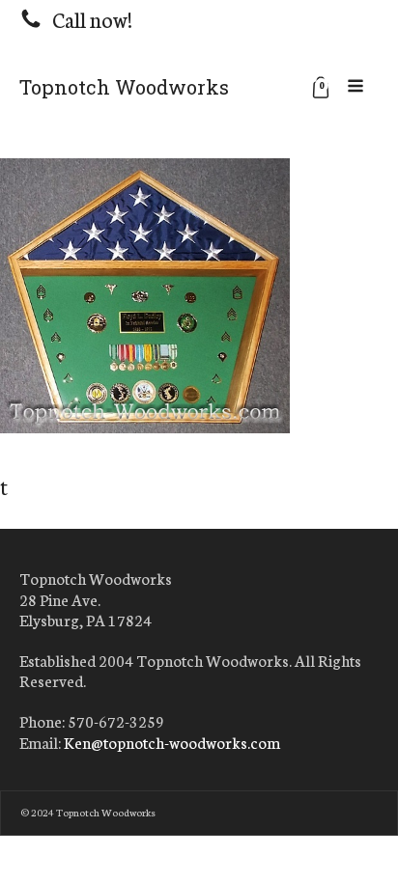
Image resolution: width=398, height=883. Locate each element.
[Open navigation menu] (355, 87)
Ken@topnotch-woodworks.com (172, 742)
